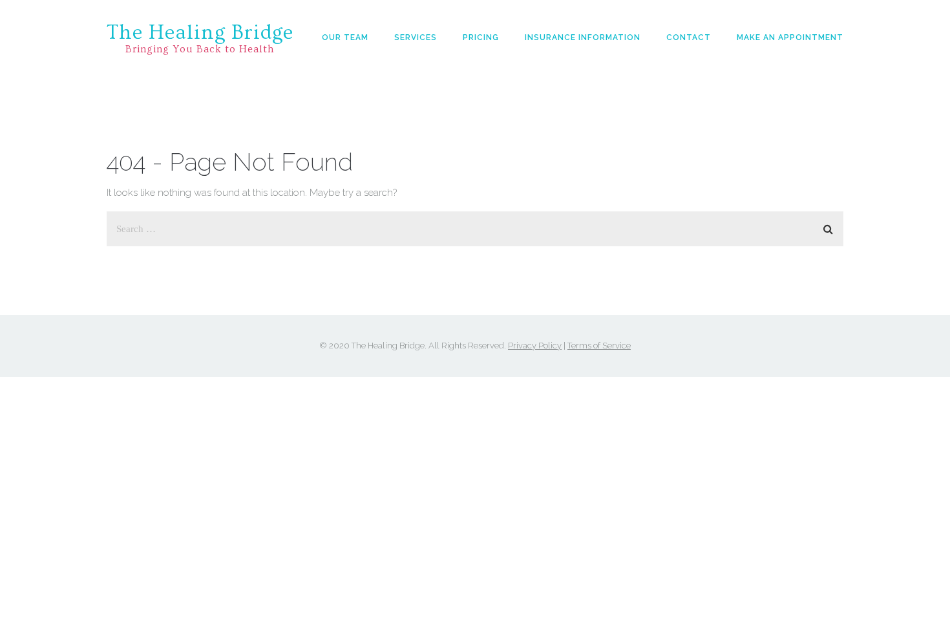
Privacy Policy (535, 345)
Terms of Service (599, 345)
